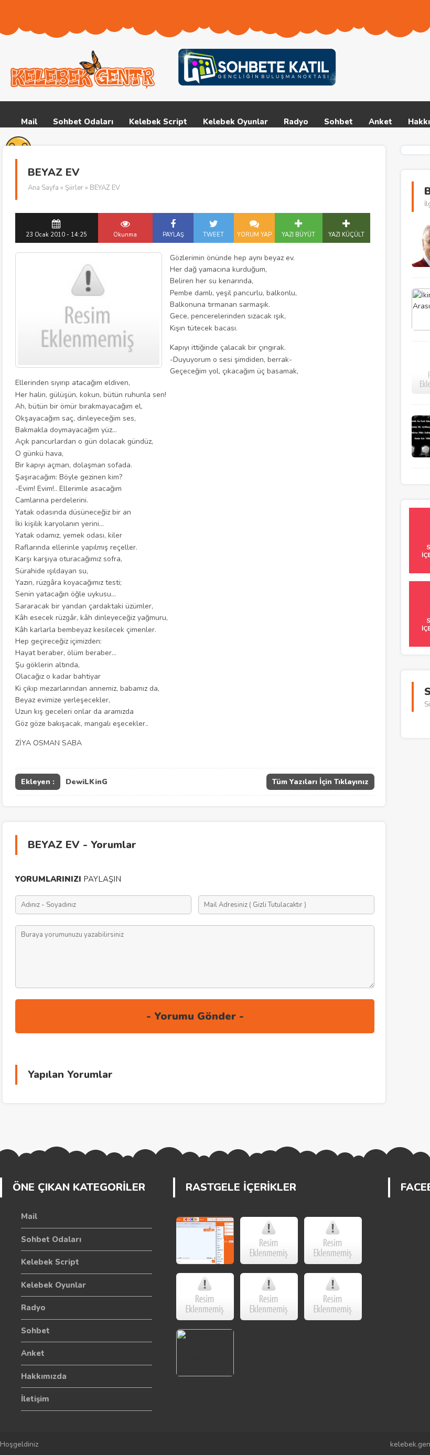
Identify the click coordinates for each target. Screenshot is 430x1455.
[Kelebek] (269, 1296)
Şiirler (74, 187)
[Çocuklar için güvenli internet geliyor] (205, 1352)
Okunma (125, 235)
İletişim (35, 1399)
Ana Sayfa (43, 187)
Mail (29, 121)
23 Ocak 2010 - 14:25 (56, 235)
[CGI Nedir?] (205, 1296)
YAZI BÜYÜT (298, 235)
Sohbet (338, 121)
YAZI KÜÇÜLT (346, 235)
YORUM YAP (254, 235)
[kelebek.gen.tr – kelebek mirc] (84, 70)
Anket (380, 121)
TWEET (213, 235)
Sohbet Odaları (83, 121)
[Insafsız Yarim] (269, 1240)
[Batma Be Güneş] (333, 1240)
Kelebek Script (158, 121)
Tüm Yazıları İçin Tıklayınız (320, 782)
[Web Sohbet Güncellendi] (205, 1240)
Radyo (296, 121)
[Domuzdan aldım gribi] (333, 1296)
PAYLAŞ (173, 235)
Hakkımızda (44, 1376)
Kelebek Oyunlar (235, 121)
